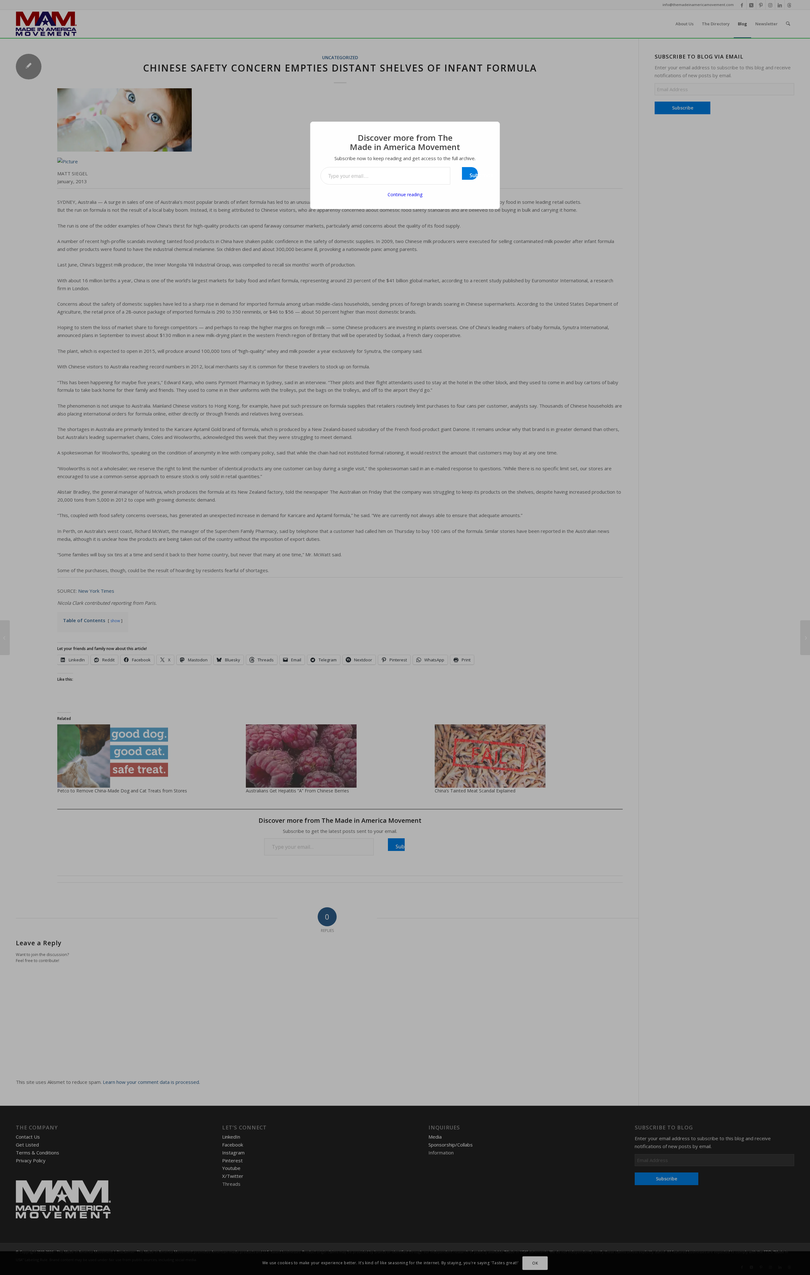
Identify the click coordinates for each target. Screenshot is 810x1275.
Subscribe (474, 175)
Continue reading (405, 194)
